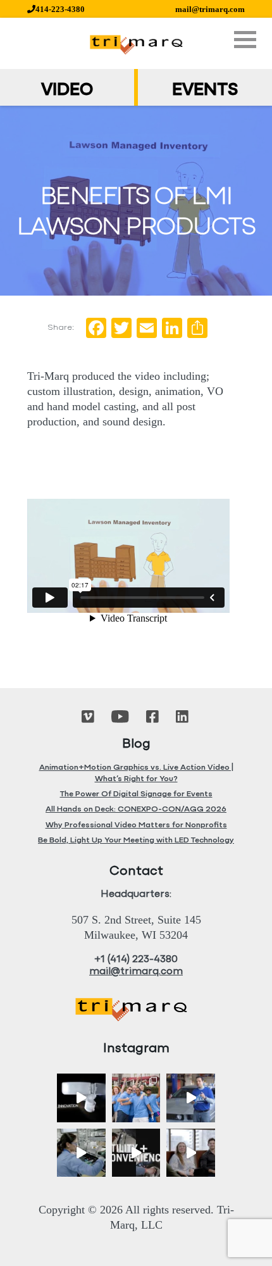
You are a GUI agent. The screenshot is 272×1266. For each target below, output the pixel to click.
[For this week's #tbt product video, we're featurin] (81, 1098)
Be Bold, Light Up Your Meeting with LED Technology (136, 840)
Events (205, 90)
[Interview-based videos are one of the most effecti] (190, 1153)
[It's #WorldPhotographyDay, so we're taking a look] (136, 1098)
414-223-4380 (60, 9)
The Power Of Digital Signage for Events (136, 794)
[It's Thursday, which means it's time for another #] (190, 1098)
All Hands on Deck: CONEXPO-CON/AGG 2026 (136, 809)
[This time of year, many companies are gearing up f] (136, 1153)
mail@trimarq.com (210, 9)
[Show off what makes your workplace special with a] (81, 1153)
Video (67, 90)
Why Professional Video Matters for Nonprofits (136, 825)
